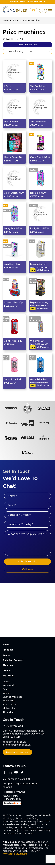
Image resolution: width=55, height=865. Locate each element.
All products (9, 712)
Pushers (7, 689)
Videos (6, 693)
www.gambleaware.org (15, 854)
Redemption (9, 685)
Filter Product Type (27, 44)
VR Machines (10, 708)
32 (16, 38)
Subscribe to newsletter (17, 752)
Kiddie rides (9, 700)
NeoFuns (34, 170)
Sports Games (10, 704)
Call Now (27, 569)
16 (12, 38)
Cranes (6, 681)
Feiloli (6, 279)
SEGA (32, 241)
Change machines (12, 697)
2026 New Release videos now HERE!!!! (27, 2)
